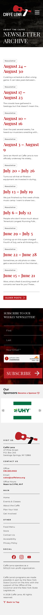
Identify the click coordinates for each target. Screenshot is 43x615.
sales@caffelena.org (14, 478)
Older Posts (13, 298)
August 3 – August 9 (21, 146)
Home (6, 497)
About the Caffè (14, 30)
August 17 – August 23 (14, 94)
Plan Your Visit (10, 509)
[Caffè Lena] (17, 15)
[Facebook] (14, 558)
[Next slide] (39, 410)
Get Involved (9, 514)
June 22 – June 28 (20, 254)
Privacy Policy (10, 543)
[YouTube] (29, 558)
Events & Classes (12, 501)
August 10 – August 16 (14, 120)
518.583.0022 (10, 471)
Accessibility (9, 539)
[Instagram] (21, 558)
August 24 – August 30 (14, 68)
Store (6, 531)
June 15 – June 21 (19, 275)
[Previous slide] (3, 410)
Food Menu (9, 527)
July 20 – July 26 (19, 170)
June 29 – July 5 (18, 233)
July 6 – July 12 (17, 212)
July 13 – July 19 (18, 191)
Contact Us (9, 535)
